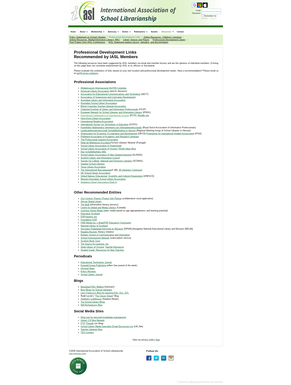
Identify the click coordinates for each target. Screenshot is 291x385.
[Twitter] (156, 358)
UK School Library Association (95, 173)
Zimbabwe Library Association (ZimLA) (99, 182)
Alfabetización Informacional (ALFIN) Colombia (103, 88)
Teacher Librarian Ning (91, 329)
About (82, 32)
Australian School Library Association (99, 103)
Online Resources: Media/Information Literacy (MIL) (95, 39)
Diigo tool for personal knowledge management (103, 317)
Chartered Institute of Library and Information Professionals (109, 109)
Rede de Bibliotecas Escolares (96, 142)
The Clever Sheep (104, 296)
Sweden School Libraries (93, 164)
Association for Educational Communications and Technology (110, 94)
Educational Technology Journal (96, 262)
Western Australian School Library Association (103, 179)
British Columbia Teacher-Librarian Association (103, 106)
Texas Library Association (93, 167)
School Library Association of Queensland (101, 145)
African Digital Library (91, 201)
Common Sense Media (92, 210)
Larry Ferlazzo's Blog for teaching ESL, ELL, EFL (105, 293)
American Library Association (95, 91)
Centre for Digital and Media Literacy (98, 207)
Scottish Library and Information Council (100, 158)
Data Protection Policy (77, 353)
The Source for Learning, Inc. (95, 244)
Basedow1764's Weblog (92, 287)
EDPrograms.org (89, 216)
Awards (154, 32)
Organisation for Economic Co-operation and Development (109, 133)
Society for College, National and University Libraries (106, 161)
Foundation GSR (89, 219)
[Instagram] (171, 358)
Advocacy (112, 32)
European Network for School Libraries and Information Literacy (111, 112)
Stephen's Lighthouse (91, 299)
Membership (96, 32)
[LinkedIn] (163, 358)
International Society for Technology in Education (104, 124)
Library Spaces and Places (136, 39)
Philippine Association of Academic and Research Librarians (110, 136)
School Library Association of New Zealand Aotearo (106, 155)
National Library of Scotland (94, 226)
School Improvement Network (95, 238)
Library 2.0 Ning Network (93, 320)
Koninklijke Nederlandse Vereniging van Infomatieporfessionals (111, 127)
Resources (166, 32)
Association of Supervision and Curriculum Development (108, 97)
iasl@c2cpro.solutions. (87, 73)
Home (73, 32)
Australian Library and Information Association (103, 100)
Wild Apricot (195, 382)
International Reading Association (97, 121)
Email (197, 10)
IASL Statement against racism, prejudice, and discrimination (138, 42)
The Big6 (85, 204)
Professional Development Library (169, 39)
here (158, 339)
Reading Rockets (89, 232)
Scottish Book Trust (90, 241)
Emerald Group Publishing (93, 265)
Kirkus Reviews (88, 271)
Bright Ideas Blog (127, 148)
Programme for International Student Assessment (170, 133)
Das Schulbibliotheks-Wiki (93, 152)
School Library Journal (91, 274)
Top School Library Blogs (93, 302)
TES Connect (87, 332)
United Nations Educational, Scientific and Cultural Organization (112, 176)
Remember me (210, 16)
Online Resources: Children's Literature (163, 37)
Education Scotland (90, 213)
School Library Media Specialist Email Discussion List (107, 326)
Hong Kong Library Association (96, 118)
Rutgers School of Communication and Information (105, 235)
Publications (139, 32)
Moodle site (143, 115)
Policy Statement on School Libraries (88, 37)
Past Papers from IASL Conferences (87, 42)
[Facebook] (148, 358)
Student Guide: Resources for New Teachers (102, 250)
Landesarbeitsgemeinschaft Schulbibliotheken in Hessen (108, 130)
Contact (180, 32)
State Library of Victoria (92, 247)
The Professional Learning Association (99, 139)
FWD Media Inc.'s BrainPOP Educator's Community (106, 222)
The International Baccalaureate (96, 170)
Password (195, 13)
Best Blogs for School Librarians (96, 290)
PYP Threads (87, 323)
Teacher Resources (114, 247)
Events (125, 32)
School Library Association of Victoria (99, 148)
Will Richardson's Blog (91, 305)
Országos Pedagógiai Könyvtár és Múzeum (102, 229)
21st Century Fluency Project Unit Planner (101, 198)
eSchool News (88, 268)
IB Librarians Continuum (130, 170)
